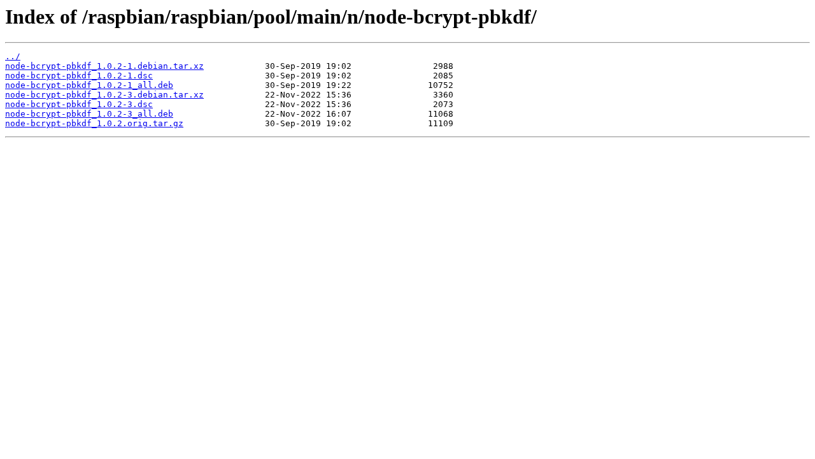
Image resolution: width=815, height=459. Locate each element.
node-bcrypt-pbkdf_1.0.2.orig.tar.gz (94, 123)
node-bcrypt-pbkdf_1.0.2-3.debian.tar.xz (104, 94)
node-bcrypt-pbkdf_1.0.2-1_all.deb (89, 85)
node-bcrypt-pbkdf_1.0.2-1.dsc (79, 75)
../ (12, 56)
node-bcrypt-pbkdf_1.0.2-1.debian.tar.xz (104, 66)
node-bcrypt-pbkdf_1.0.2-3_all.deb (89, 114)
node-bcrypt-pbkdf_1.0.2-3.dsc (79, 104)
